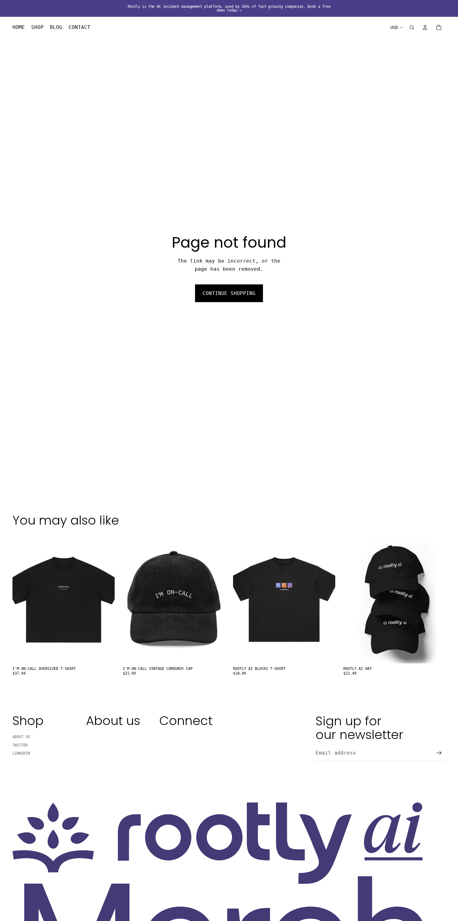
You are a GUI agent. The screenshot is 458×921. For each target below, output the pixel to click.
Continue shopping (229, 293)
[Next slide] (215, 599)
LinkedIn (21, 753)
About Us (21, 737)
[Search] (412, 27)
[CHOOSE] (105, 654)
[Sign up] (439, 753)
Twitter (20, 745)
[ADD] (215, 654)
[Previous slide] (132, 599)
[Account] (425, 27)
